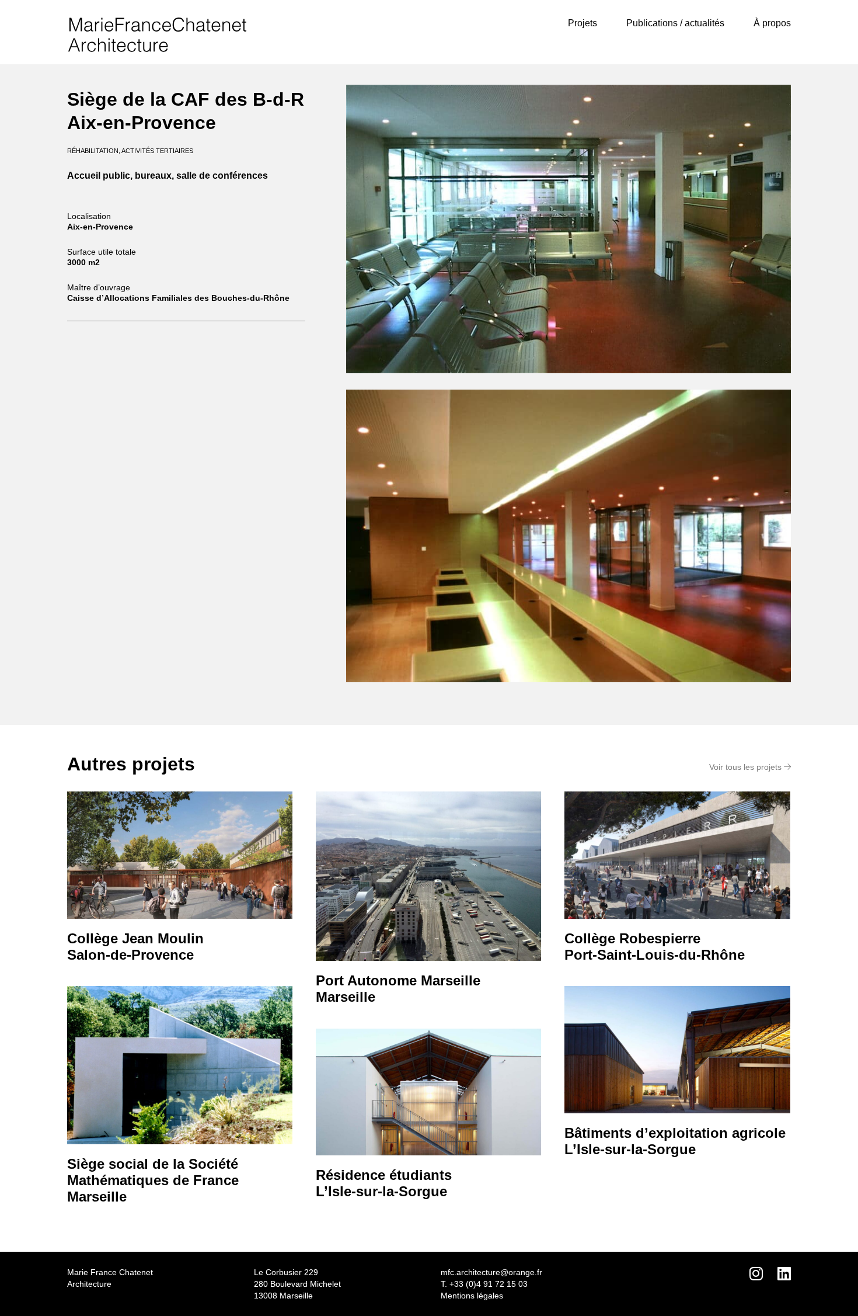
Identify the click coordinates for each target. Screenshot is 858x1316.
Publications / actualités (675, 23)
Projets (582, 23)
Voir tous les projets (746, 767)
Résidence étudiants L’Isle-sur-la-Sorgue (384, 1183)
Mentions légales (472, 1295)
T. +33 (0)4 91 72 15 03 (484, 1284)
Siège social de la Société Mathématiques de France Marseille (153, 1180)
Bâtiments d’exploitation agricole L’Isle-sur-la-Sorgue (675, 1141)
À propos (772, 23)
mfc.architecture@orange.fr (491, 1272)
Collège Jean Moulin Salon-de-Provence (135, 946)
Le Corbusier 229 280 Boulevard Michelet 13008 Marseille (297, 1284)
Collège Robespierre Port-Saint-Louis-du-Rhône (654, 946)
